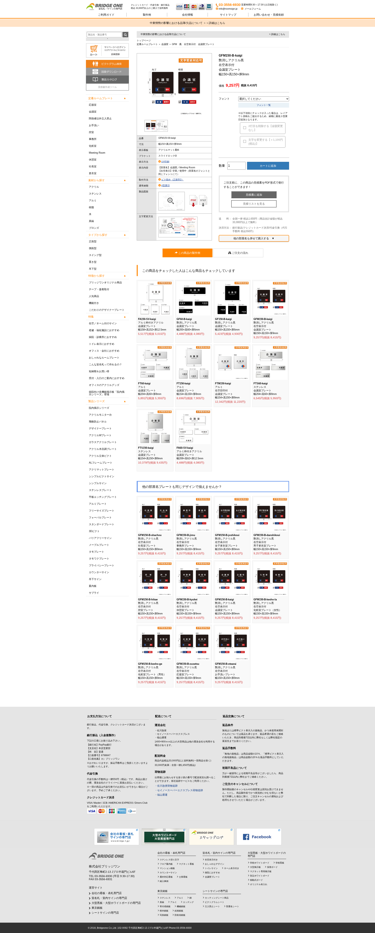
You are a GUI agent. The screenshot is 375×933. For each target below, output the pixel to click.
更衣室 (92, 173)
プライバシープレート (101, 565)
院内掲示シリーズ (99, 407)
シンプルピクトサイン (101, 476)
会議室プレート (212, 877)
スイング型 (95, 255)
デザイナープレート (100, 428)
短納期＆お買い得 (99, 371)
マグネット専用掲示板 (260, 871)
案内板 (92, 585)
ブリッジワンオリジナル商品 (105, 282)
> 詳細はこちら (277, 34)
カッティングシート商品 (217, 898)
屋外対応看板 (166, 877)
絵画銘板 (179, 911)
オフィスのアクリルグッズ (104, 385)
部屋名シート (232, 906)
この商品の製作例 (189, 252)
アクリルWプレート (100, 435)
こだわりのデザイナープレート (106, 309)
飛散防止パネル (98, 421)
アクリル (94, 186)
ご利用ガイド (106, 14)
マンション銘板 (167, 868)
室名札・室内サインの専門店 (109, 898)
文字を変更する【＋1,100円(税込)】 (265, 141)
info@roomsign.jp (228, 8)
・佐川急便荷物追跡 (166, 785)
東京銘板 (97, 907)
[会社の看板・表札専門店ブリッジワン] (116, 836)
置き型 (92, 261)
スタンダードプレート (101, 524)
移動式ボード (256, 880)
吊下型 (92, 268)
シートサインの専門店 (105, 912)
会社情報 (187, 14)
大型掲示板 (255, 867)
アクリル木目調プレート (103, 449)
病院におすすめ (212, 872)
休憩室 (92, 159)
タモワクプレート (99, 558)
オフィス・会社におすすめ (104, 350)
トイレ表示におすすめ (101, 343)
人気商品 (94, 296)
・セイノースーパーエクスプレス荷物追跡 (179, 790)
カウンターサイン (99, 572)
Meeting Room (97, 152)
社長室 (92, 166)
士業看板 (183, 877)
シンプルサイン (98, 483)
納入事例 (164, 881)
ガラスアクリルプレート (103, 442)
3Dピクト (94, 531)
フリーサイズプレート (101, 510)
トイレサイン (211, 868)
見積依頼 (269, 14)
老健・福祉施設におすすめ (104, 330)
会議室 (92, 111)
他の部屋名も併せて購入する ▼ (253, 238)
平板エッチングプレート (103, 496)
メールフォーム (252, 8)
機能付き (94, 303)
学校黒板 (280, 863)
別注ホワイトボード (259, 875)
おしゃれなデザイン (214, 864)
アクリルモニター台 (100, 414)
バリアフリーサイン (100, 538)
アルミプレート (98, 503)
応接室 (92, 104)
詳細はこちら (217, 22)
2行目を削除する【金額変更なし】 (265, 127)
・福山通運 (161, 794)
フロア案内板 (166, 864)
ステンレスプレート (100, 490)
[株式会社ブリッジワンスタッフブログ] (211, 836)
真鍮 (91, 221)
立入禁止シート (212, 906)
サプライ (94, 592)
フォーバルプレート (100, 517)
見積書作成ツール (107, 87)
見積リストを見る (254, 203)
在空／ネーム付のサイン (103, 323)
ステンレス (95, 193)
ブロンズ (94, 227)
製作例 (147, 14)
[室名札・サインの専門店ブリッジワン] (108, 7)
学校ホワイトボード (259, 863)
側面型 (92, 248)
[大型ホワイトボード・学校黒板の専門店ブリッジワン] (164, 836)
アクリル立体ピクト (100, 455)
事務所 (92, 139)
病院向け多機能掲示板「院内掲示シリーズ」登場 (106, 393)
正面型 (92, 241)
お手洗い (94, 125)
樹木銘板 (164, 911)
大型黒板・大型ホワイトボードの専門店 (116, 902)
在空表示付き (211, 859)
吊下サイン (95, 579)
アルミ (92, 200)
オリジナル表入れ (258, 884)
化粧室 (92, 145)
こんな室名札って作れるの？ (105, 364)
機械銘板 (181, 906)
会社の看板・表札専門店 (107, 893)
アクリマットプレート (101, 469)
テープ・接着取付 (99, 289)
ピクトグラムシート (214, 902)
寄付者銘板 (165, 906)
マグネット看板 (186, 864)
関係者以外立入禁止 (100, 118)
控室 (91, 132)
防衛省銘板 (180, 915)
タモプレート (96, 551)
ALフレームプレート (100, 462)
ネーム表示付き (231, 868)
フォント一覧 (264, 105)
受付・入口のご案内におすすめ (106, 378)
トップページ (144, 40)
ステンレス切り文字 (169, 859)
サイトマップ (228, 14)
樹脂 (91, 207)
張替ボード (272, 867)
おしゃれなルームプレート (104, 357)
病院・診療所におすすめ (103, 337)
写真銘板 (164, 915)
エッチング (188, 902)
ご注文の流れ (239, 252)
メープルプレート (99, 544)
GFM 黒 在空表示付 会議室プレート (193, 44)
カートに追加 (268, 165)
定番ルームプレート (147, 44)
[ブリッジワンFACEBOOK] (259, 836)
